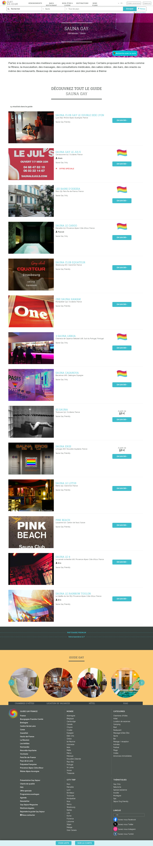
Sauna (115, 736)
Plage (115, 750)
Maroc (69, 753)
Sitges (69, 824)
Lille (68, 813)
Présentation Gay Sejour (30, 780)
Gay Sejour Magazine (29, 805)
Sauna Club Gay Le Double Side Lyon (80, 115)
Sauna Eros (63, 446)
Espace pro (147, 3)
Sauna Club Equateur (70, 262)
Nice (68, 801)
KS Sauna (62, 409)
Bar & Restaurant (51, 4)
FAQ (21, 787)
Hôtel (115, 719)
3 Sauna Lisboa (66, 336)
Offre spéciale (66, 169)
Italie (68, 747)
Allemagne (71, 716)
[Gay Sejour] (10, 3)
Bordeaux (70, 793)
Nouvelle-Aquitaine (28, 750)
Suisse (69, 770)
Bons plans (95, 4)
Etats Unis (70, 736)
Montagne (117, 796)
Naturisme (117, 787)
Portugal (70, 765)
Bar (114, 739)
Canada (69, 724)
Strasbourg (71, 807)
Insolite (116, 793)
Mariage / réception (121, 742)
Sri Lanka (70, 767)
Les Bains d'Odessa (68, 188)
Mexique (70, 756)
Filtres (142, 9)
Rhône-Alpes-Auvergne (29, 771)
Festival (116, 747)
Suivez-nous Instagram (127, 829)
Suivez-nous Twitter (125, 824)
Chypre (69, 727)
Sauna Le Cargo (66, 225)
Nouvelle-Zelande (74, 759)
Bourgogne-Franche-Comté (31, 719)
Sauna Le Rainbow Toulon (73, 593)
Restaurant (117, 730)
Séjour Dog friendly (120, 801)
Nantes (69, 810)
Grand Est (24, 733)
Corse (22, 730)
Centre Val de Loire (28, 726)
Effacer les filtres (141, 12)
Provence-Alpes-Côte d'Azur (31, 768)
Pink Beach (63, 520)
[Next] (142, 683)
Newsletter (24, 801)
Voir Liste (63, 843)
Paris (68, 784)
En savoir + (122, 120)
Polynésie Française (28, 764)
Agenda (23, 798)
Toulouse (70, 796)
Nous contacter (28, 815)
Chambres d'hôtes (120, 716)
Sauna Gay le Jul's (68, 152)
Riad (115, 727)
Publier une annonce (133, 3)
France (23, 716)
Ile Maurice (71, 742)
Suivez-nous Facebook (127, 820)
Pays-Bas (70, 762)
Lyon (69, 790)
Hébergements (35, 3)
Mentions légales (27, 808)
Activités (116, 744)
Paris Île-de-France (28, 757)
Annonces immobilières (122, 756)
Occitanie (24, 754)
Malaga (69, 827)
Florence (70, 819)
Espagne (70, 733)
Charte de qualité (27, 784)
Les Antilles (24, 743)
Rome (69, 816)
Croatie (69, 730)
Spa (114, 798)
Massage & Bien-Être (121, 733)
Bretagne (24, 723)
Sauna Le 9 (63, 556)
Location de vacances (121, 721)
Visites (115, 753)
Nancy (69, 804)
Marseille (70, 787)
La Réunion (24, 740)
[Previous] (11, 683)
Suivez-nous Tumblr (126, 834)
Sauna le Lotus (66, 483)
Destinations (82, 3)
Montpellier (71, 798)
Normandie (24, 747)
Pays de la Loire (26, 761)
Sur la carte (84, 843)
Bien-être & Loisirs (67, 4)
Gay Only (117, 784)
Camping (116, 724)
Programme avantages (29, 794)
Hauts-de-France (27, 737)
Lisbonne (70, 822)
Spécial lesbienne (120, 790)
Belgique (70, 719)
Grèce (69, 739)
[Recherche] (123, 41)
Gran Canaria (71, 830)
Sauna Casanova (67, 372)
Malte (69, 750)
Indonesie (70, 744)
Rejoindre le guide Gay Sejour (32, 812)
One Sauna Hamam (68, 299)
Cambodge (71, 721)
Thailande (70, 773)
